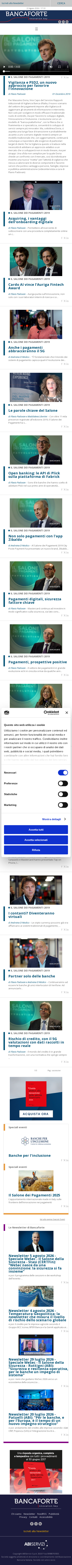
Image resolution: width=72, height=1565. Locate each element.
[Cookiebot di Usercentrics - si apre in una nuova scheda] (44, 712)
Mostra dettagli (51, 819)
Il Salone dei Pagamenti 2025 (34, 1195)
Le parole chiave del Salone (32, 410)
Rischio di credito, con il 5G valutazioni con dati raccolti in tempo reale (36, 1042)
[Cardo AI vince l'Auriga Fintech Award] (36, 275)
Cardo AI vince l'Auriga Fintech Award (36, 286)
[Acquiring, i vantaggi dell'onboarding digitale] (36, 209)
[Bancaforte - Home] (26, 16)
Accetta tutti (36, 829)
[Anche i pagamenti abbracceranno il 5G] (36, 338)
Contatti (33, 1517)
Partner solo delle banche (31, 976)
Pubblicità (54, 1513)
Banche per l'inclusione (30, 1155)
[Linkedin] (67, 77)
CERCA (61, 3)
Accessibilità (45, 1517)
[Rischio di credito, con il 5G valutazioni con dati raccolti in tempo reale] (36, 1029)
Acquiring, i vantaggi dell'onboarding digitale (30, 220)
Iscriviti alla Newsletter (13, 3)
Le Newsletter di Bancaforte (27, 1227)
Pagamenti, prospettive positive (37, 662)
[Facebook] (59, 22)
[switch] (63, 783)
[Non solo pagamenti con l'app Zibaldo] (36, 526)
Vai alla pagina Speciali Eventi (52, 1219)
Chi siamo (16, 1513)
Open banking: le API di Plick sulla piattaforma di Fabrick (34, 474)
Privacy (23, 1517)
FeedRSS (42, 1513)
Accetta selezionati (36, 839)
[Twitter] (63, 22)
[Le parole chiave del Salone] (36, 401)
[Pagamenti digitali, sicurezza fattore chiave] (36, 589)
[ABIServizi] (36, 1545)
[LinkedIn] (67, 22)
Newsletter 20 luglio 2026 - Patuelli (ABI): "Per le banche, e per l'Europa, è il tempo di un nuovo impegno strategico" (36, 1419)
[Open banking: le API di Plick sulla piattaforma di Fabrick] (36, 463)
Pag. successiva (54, 1070)
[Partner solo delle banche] (36, 966)
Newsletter (29, 1513)
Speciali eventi (18, 1127)
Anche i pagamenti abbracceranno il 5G (26, 349)
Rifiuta (36, 850)
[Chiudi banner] (67, 712)
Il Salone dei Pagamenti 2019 (30, 77)
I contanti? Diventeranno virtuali (31, 914)
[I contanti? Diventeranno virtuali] (36, 903)
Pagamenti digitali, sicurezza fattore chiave (34, 600)
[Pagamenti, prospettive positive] (36, 652)
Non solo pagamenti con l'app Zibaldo (35, 537)
